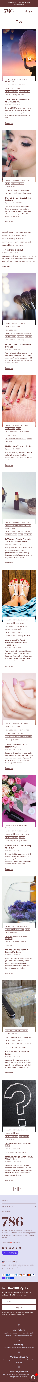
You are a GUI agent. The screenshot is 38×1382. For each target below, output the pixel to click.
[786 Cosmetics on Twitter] (6, 1248)
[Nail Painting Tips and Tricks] (19, 401)
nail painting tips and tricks (15, 438)
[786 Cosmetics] (9, 11)
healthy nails (20, 238)
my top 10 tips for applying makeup (18, 190)
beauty (14, 85)
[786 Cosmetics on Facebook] (3, 1248)
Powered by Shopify (7, 1269)
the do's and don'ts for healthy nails (19, 736)
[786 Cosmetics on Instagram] (10, 1248)
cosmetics (22, 85)
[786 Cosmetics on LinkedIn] (20, 1248)
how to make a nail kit (10, 242)
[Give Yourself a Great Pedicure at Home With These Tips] (19, 596)
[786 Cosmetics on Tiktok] (13, 1248)
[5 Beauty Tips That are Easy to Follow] (19, 801)
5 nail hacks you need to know (16, 1030)
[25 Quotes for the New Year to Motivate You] (19, 55)
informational (24, 91)
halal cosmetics (11, 91)
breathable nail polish (23, 232)
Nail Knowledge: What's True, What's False (19, 1157)
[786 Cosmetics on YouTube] (16, 1248)
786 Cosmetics (17, 1265)
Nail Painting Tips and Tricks (18, 446)
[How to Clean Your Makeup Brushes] (19, 299)
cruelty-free (10, 88)
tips (14, 95)
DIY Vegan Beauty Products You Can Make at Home (18, 540)
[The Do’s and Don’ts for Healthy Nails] (19, 699)
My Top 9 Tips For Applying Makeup (18, 199)
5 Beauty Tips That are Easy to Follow (18, 846)
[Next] (35, 3)
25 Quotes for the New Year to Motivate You (18, 100)
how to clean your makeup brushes (18, 333)
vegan (20, 193)
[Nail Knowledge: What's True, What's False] (19, 1106)
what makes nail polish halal (16, 1047)
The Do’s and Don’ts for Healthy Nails (16, 745)
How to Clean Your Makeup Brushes (18, 345)
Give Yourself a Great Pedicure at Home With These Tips (16, 642)
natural (8, 95)
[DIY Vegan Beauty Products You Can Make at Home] (19, 498)
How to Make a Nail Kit (12, 249)
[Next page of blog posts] (25, 1189)
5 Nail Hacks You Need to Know (17, 1052)
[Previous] (3, 3)
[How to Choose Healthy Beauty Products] (19, 902)
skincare (28, 336)
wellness (21, 95)
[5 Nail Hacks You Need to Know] (19, 1006)
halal (19, 88)
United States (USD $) (10, 1262)
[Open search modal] (26, 11)
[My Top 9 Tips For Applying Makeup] (19, 156)
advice (8, 85)
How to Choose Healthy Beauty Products (16, 950)
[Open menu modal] (35, 11)
